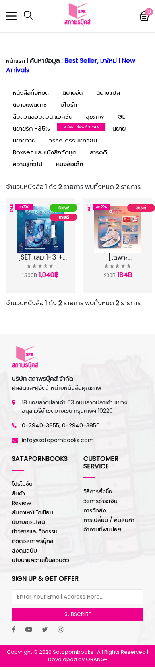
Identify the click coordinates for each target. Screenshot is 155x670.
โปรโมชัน (22, 484)
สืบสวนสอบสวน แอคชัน (42, 116)
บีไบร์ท (68, 104)
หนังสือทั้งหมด (31, 93)
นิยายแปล (108, 93)
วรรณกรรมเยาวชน (73, 140)
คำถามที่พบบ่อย (102, 529)
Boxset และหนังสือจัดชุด (44, 152)
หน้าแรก (15, 61)
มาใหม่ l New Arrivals (81, 126)
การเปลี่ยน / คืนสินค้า (108, 520)
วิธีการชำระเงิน (100, 501)
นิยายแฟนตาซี (30, 104)
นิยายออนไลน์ (28, 522)
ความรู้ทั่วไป (28, 164)
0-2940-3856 (81, 425)
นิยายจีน (72, 93)
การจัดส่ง (94, 510)
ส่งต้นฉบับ (24, 550)
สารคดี (98, 152)
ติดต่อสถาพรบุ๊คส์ (33, 541)
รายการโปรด (36, 259)
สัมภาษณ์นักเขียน (32, 512)
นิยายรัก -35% (31, 128)
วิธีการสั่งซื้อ (97, 491)
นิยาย (119, 128)
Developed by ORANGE (77, 659)
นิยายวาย (24, 140)
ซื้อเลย (37, 268)
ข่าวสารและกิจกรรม (35, 531)
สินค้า (18, 493)
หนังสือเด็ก (69, 164)
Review (21, 503)
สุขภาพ (95, 116)
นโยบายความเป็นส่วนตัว (40, 560)
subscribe (77, 614)
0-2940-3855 (40, 425)
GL (121, 116)
